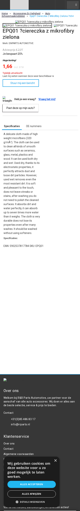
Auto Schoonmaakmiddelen (26, 14)
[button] (31, 502)
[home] (19, 5)
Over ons (9, 443)
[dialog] (32, 482)
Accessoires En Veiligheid (26, 13)
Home (5, 13)
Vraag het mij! (47, 99)
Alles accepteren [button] (31, 484)
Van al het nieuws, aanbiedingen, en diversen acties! (36, 507)
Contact (9, 448)
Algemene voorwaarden (19, 454)
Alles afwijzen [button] (31, 493)
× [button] (55, 460)
